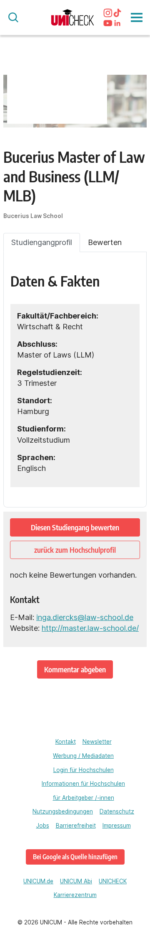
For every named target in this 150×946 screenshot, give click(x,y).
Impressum (116, 825)
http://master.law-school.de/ (90, 628)
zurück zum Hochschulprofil (75, 549)
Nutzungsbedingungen (62, 811)
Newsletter (97, 741)
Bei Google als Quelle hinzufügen (75, 856)
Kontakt (65, 741)
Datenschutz (117, 811)
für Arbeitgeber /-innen (83, 797)
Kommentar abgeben (75, 669)
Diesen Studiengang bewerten (75, 527)
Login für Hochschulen (83, 770)
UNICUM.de (38, 881)
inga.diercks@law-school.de (84, 617)
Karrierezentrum (75, 895)
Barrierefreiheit (76, 825)
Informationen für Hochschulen (83, 783)
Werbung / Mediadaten (83, 755)
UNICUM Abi (76, 881)
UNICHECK (113, 881)
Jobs (42, 825)
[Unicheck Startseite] (72, 17)
